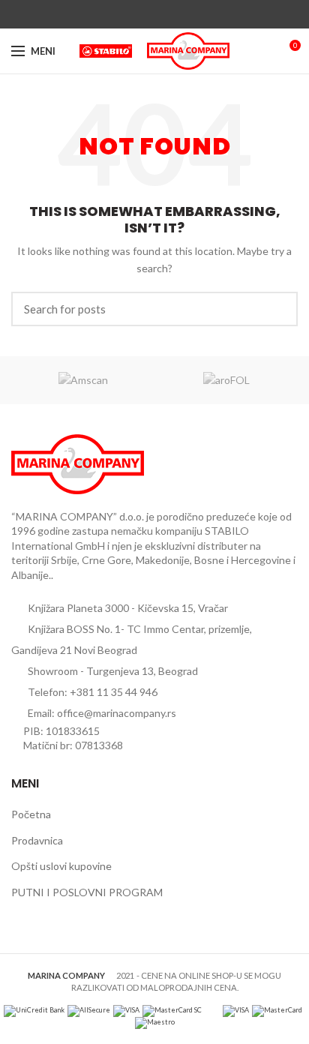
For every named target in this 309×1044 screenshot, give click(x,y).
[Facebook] (120, 14)
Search (277, 309)
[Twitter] (137, 14)
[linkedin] (172, 14)
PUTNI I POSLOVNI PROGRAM (87, 892)
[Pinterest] (155, 14)
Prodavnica (37, 840)
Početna (31, 814)
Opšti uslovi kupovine (61, 866)
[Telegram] (189, 14)
